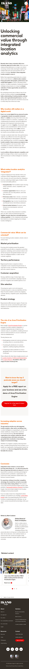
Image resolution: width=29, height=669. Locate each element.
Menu (26, 3)
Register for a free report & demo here (14, 404)
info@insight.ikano (19, 637)
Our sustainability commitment (7, 620)
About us (2, 611)
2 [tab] (14, 588)
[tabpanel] (14, 571)
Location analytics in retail (20, 624)
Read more (7, 582)
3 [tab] (16, 588)
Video (2, 637)
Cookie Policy (20, 666)
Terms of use (8, 666)
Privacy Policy (14, 666)
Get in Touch (20, 640)
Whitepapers (3, 640)
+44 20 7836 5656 (19, 634)
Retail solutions (18, 616)
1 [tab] (12, 588)
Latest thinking (4, 643)
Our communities (4, 623)
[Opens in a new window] (8, 649)
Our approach (3, 614)
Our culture (3, 617)
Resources (3, 634)
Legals (2, 626)
